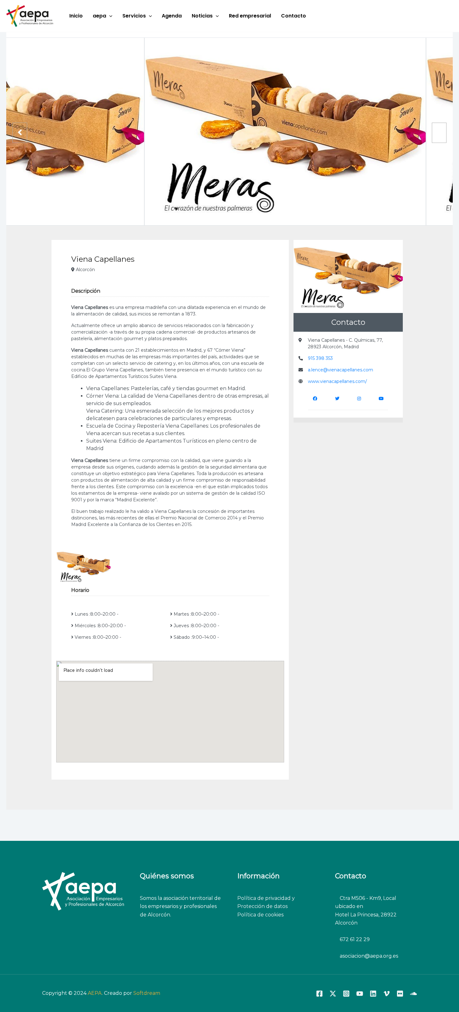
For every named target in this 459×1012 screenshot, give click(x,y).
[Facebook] (319, 993)
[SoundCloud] (413, 993)
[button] (109, 16)
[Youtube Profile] (381, 398)
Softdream (146, 993)
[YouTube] (359, 993)
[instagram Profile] (359, 398)
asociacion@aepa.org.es (368, 956)
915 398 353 (320, 358)
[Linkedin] (373, 993)
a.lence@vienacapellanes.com (340, 370)
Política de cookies (260, 915)
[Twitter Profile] (337, 398)
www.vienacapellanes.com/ (337, 381)
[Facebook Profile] (315, 398)
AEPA (95, 993)
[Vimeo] (386, 993)
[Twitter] (332, 993)
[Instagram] (346, 993)
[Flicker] (400, 993)
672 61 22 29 (355, 939)
